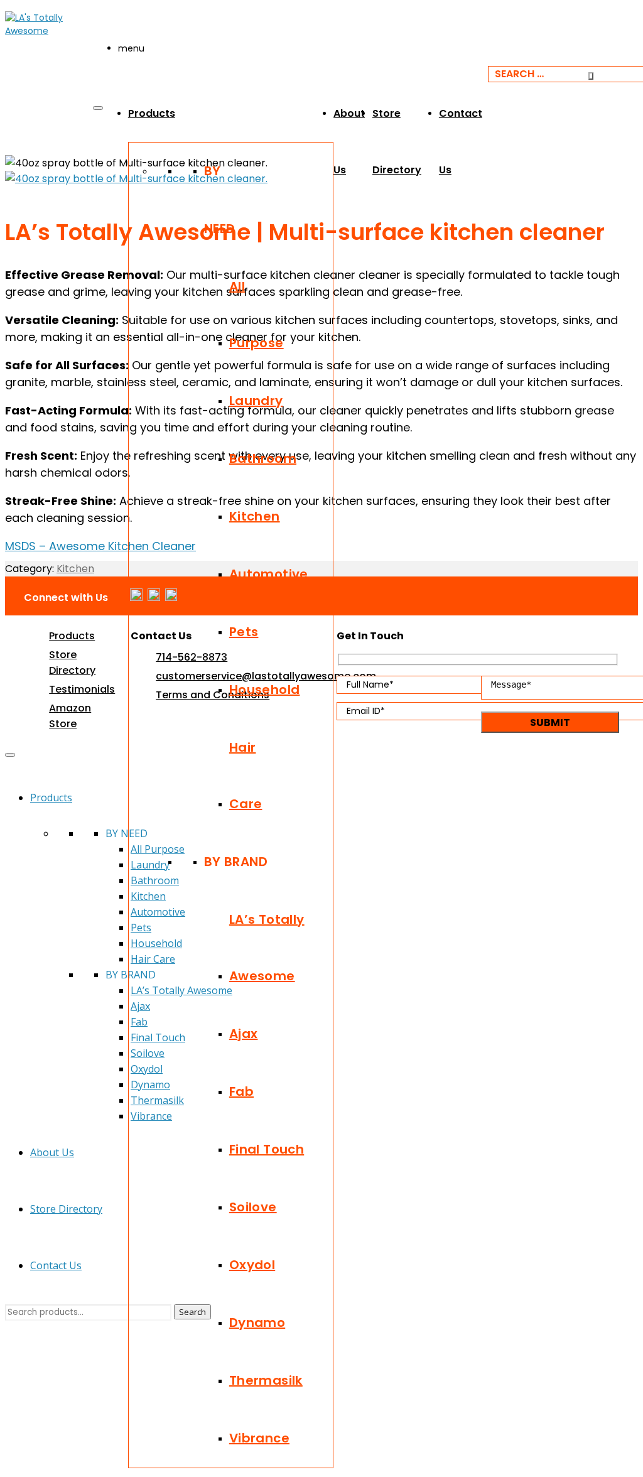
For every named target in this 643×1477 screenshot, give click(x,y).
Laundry (256, 400)
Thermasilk (266, 1380)
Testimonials (82, 689)
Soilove (253, 1207)
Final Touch (266, 1149)
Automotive (268, 574)
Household (264, 689)
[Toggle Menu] (98, 108)
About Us (52, 1152)
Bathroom (262, 458)
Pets (244, 632)
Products (151, 113)
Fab (241, 1091)
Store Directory (66, 1209)
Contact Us (56, 1265)
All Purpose (256, 315)
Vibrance (259, 1438)
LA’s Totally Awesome (267, 948)
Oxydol (252, 1265)
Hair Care (245, 775)
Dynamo (257, 1322)
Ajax (243, 1033)
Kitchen (254, 516)
